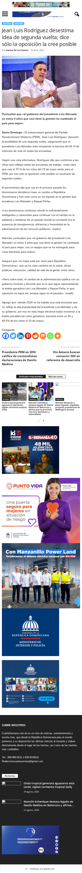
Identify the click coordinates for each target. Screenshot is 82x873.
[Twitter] (13, 336)
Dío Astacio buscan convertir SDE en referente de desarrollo (63, 356)
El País (6, 399)
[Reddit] (35, 336)
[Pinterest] (28, 336)
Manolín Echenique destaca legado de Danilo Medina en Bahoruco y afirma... (49, 803)
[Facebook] (5, 336)
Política (7, 23)
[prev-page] (39, 421)
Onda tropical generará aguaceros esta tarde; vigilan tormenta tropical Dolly (14, 406)
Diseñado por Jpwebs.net (42, 868)
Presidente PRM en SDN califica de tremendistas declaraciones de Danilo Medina (19, 358)
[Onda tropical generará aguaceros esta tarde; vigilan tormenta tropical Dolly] (14, 391)
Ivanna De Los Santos (17, 50)
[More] (57, 336)
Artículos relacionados (31, 376)
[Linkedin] (20, 336)
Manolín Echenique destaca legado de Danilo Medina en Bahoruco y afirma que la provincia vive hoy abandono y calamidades (41, 408)
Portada (19, 23)
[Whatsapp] (50, 336)
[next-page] (43, 421)
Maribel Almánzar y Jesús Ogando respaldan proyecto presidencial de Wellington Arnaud (67, 406)
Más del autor (55, 376)
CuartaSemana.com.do (14, 733)
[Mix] (42, 336)
